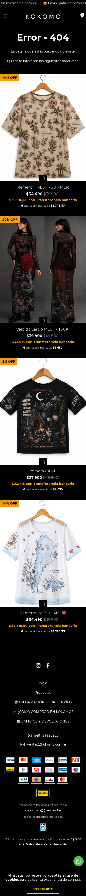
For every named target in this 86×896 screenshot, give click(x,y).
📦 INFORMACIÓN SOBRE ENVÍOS (43, 702)
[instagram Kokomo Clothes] (38, 665)
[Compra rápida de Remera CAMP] (43, 461)
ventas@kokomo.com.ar (46, 744)
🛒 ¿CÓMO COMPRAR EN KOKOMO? (43, 712)
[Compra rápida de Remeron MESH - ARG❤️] (43, 603)
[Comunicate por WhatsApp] (78, 861)
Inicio (43, 683)
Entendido (43, 889)
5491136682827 (46, 736)
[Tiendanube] (43, 811)
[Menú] (8, 16)
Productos (43, 693)
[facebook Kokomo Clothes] (48, 665)
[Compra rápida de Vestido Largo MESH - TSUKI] (43, 320)
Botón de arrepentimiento (46, 844)
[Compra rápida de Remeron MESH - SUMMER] (43, 178)
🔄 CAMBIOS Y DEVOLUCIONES (43, 721)
